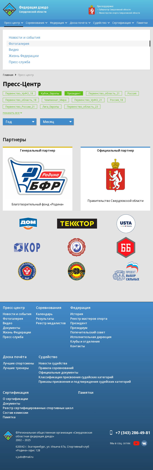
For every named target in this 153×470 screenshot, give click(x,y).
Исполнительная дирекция (90, 337)
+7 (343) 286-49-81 (132, 432)
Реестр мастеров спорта (88, 319)
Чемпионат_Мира (55, 100)
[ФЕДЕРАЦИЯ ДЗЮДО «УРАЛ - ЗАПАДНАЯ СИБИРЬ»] (76, 247)
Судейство (100, 22)
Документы (11, 328)
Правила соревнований (56, 368)
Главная (8, 75)
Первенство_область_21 (104, 93)
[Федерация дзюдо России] (27, 271)
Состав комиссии (15, 413)
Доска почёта (78, 22)
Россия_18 (116, 100)
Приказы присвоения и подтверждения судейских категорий (85, 382)
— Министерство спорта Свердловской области (118, 13)
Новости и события (24, 37)
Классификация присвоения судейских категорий (76, 377)
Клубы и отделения (85, 341)
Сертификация (121, 22)
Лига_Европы (51, 106)
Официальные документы (58, 372)
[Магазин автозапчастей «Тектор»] (77, 224)
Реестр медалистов (51, 323)
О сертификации (15, 399)
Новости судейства (53, 363)
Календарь (44, 314)
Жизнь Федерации (24, 55)
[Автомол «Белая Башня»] (126, 247)
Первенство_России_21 (20, 106)
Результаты (45, 319)
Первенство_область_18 (20, 100)
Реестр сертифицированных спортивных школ (38, 408)
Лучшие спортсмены (18, 363)
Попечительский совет (87, 332)
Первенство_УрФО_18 (19, 93)
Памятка (9, 417)
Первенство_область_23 (82, 106)
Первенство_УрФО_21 (88, 100)
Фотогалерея (19, 43)
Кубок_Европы (50, 93)
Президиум (78, 328)
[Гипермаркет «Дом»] (28, 223)
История (76, 314)
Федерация (57, 22)
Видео (14, 49)
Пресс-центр (12, 22)
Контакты (77, 346)
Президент (74, 93)
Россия (131, 93)
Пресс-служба (19, 62)
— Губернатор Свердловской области (114, 9)
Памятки (142, 22)
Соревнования (35, 22)
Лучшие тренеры (16, 368)
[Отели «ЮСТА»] (126, 223)
